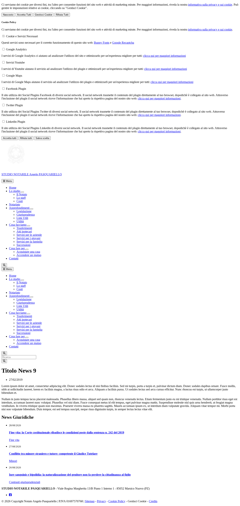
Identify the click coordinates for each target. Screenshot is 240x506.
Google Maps (14, 75)
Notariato (14, 204)
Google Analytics (16, 49)
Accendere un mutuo (28, 255)
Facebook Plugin (16, 88)
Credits (153, 501)
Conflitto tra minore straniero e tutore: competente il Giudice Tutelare (53, 453)
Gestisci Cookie (43, 14)
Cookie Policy (116, 501)
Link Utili (22, 218)
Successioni (23, 245)
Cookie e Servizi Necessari (22, 36)
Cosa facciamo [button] (18, 224)
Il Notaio (21, 194)
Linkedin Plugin (15, 121)
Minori (13, 461)
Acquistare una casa (28, 251)
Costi (19, 201)
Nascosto (8, 14)
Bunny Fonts (101, 42)
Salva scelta (42, 138)
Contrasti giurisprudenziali (24, 482)
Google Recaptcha (123, 42)
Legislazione (24, 211)
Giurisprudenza (25, 214)
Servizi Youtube (15, 62)
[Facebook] (10, 494)
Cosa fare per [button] (17, 248)
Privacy (101, 501)
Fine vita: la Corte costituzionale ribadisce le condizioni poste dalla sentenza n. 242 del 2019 (66, 432)
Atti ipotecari (24, 231)
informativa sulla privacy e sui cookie (210, 4)
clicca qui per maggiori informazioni (164, 55)
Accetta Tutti (24, 14)
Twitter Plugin (14, 105)
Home (12, 187)
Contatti (13, 258)
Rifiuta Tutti (62, 14)
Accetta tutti (9, 138)
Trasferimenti (24, 228)
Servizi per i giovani (28, 238)
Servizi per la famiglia (29, 241)
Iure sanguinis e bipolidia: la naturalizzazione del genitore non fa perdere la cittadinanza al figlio (70, 474)
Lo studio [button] (15, 191)
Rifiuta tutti (26, 138)
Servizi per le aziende (29, 234)
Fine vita (14, 440)
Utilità (20, 221)
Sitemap (89, 501)
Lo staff (21, 197)
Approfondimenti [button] (19, 207)
